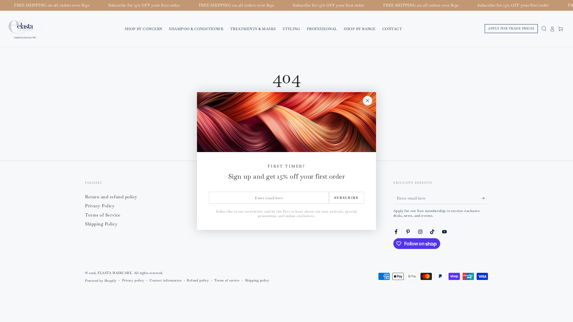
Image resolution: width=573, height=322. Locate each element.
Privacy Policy (100, 205)
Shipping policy (257, 280)
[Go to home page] (25, 29)
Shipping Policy (101, 224)
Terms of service (227, 280)
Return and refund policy (111, 196)
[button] (544, 28)
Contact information (165, 280)
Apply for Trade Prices (511, 28)
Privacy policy (133, 280)
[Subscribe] (485, 198)
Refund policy (198, 280)
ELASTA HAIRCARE (115, 273)
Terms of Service (103, 215)
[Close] (367, 101)
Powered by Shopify (101, 280)
